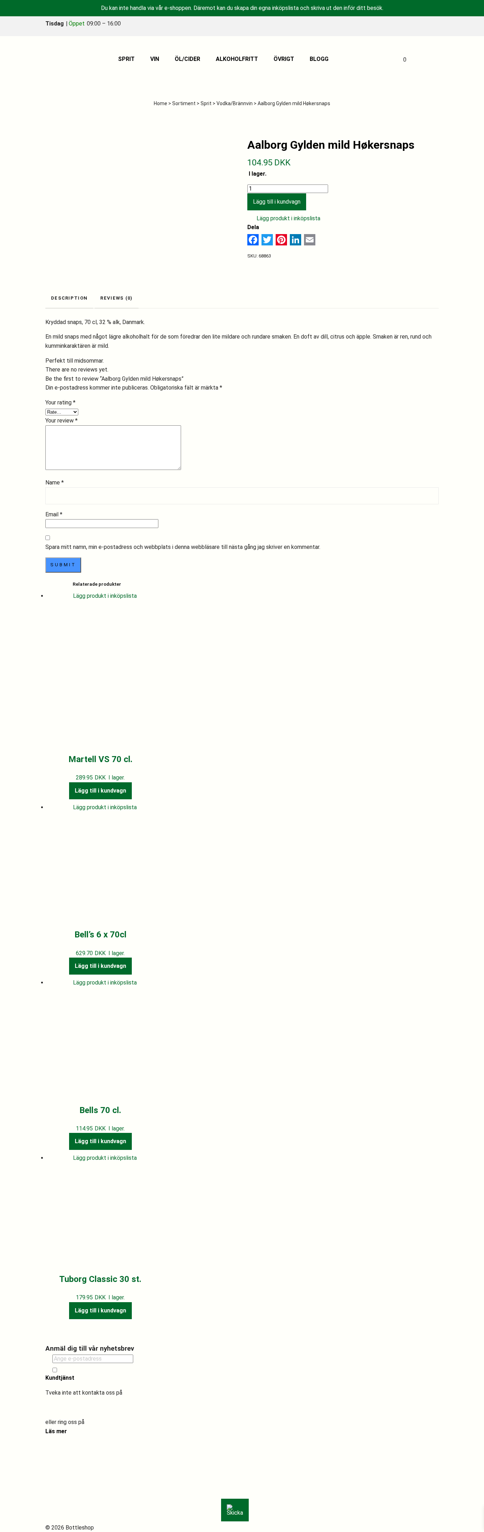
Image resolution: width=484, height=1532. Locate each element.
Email (53, 514)
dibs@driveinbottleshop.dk (78, 1407)
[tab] (69, 298)
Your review (61, 420)
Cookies (62, 1509)
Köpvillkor (64, 1500)
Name (54, 482)
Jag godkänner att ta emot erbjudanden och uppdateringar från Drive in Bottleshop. (136, 1369)
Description (69, 298)
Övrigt (284, 59)
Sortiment (184, 103)
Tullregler (64, 1491)
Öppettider (66, 1473)
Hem (58, 1445)
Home (160, 103)
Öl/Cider (187, 59)
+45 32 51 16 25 (106, 1422)
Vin (154, 59)
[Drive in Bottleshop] (62, 59)
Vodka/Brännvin (234, 103)
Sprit (126, 59)
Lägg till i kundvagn (276, 201)
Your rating (60, 402)
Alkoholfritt (237, 59)
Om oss (61, 1455)
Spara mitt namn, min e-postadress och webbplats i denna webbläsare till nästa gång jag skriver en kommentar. (182, 547)
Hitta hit (62, 1463)
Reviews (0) (116, 298)
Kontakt (62, 1482)
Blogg (319, 59)
